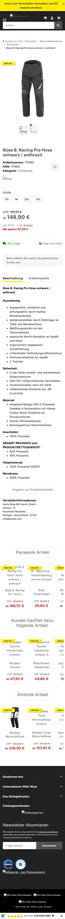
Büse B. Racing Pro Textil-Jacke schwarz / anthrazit (15, 592)
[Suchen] (58, 25)
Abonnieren (49, 845)
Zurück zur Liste (14, 41)
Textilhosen (25, 170)
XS (7, 199)
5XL (38, 199)
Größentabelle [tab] (38, 278)
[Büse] (7, 178)
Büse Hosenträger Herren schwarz (41, 592)
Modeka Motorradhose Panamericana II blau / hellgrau (15, 735)
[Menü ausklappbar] (4, 18)
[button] (45, 18)
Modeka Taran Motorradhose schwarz (41, 735)
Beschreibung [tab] (13, 278)
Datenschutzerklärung (48, 832)
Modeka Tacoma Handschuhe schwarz (15, 665)
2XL (26, 199)
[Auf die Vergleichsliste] (55, 167)
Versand (28, 225)
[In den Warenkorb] (5, 57)
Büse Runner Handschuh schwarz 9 (41, 665)
